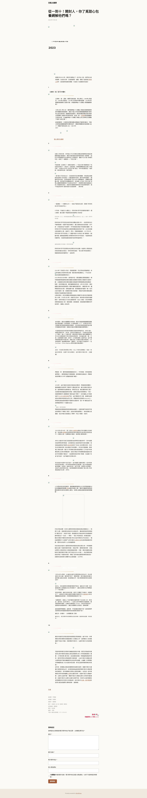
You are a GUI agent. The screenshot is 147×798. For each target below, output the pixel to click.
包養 (67, 488)
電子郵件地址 (52, 760)
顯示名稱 (51, 752)
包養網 (83, 115)
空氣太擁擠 (52, 3)
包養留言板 (77, 540)
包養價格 (75, 430)
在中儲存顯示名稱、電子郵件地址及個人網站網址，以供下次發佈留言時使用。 (73, 776)
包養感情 (69, 445)
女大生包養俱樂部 (63, 396)
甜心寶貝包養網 (58, 139)
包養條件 (85, 594)
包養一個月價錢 (86, 680)
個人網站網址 (52, 767)
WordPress (79, 793)
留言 (50, 734)
